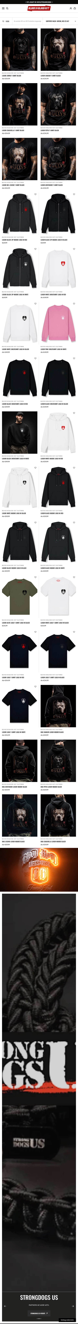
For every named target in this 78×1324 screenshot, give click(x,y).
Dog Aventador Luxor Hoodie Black (14, 787)
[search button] (7, 8)
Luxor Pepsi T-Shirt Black (50, 130)
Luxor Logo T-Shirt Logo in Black (52, 677)
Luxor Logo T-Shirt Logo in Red (13, 677)
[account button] (71, 8)
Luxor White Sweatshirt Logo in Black (15, 349)
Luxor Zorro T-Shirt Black (11, 76)
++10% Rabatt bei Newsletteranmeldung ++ (39, 2)
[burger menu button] (3, 8)
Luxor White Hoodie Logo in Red (52, 459)
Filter (7, 21)
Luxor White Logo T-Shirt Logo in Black (55, 623)
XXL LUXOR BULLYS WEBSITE (38, 1313)
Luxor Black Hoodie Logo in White (53, 568)
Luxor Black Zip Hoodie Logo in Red (14, 240)
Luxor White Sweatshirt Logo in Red (53, 295)
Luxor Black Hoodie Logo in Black (14, 568)
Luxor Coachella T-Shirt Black (13, 130)
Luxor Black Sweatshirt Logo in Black (54, 404)
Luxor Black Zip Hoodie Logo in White (15, 295)
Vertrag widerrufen (67, 1320)
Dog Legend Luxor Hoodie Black (13, 842)
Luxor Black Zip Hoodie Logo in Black (54, 240)
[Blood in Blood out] (39, 8)
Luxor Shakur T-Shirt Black (51, 76)
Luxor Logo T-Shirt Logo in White (13, 732)
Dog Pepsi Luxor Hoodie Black (51, 787)
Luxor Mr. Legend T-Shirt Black (13, 185)
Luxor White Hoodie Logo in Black (14, 513)
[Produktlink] (19, 54)
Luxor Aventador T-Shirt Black (52, 185)
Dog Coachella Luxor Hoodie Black (53, 842)
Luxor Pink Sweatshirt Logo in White (53, 349)
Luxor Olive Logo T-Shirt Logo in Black (16, 623)
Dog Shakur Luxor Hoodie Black (52, 732)
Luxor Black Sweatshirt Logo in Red (15, 404)
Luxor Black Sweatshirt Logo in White (15, 459)
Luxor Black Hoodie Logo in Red (52, 513)
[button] (75, 8)
